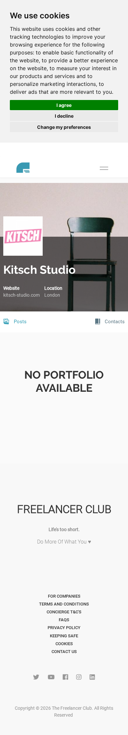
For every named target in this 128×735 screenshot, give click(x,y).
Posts (19, 322)
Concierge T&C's (64, 611)
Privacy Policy (64, 627)
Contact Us (64, 651)
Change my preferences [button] (64, 127)
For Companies (64, 596)
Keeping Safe (64, 635)
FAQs (64, 619)
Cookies (64, 643)
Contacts (114, 322)
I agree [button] (64, 105)
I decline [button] (64, 116)
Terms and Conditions (64, 604)
